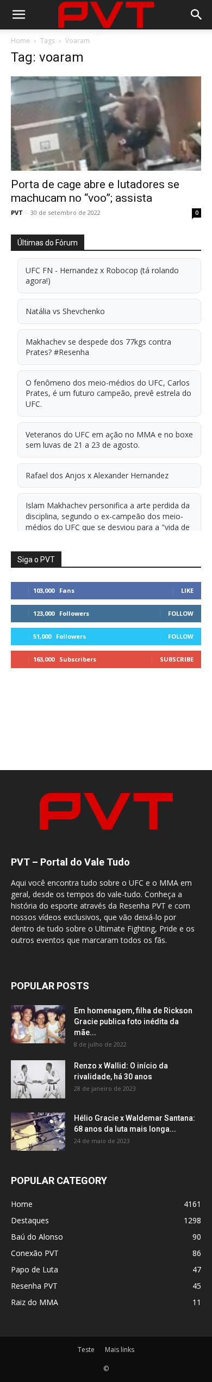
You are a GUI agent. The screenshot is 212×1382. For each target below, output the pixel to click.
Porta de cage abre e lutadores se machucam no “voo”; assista (95, 191)
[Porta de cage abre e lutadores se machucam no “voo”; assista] (106, 123)
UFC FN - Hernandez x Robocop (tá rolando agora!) (102, 275)
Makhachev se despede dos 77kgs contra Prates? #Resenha (98, 347)
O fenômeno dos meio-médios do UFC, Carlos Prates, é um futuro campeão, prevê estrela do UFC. (108, 393)
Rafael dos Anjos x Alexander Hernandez (97, 475)
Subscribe (177, 659)
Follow (181, 613)
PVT (17, 212)
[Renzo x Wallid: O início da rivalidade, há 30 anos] (38, 1079)
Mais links (119, 1349)
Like (187, 590)
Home (20, 40)
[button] (18, 14)
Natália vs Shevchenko (65, 311)
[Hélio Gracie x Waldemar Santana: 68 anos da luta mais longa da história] (38, 1132)
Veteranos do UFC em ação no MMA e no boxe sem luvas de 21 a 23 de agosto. (109, 439)
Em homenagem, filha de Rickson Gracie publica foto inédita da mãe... (133, 1021)
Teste (86, 1349)
